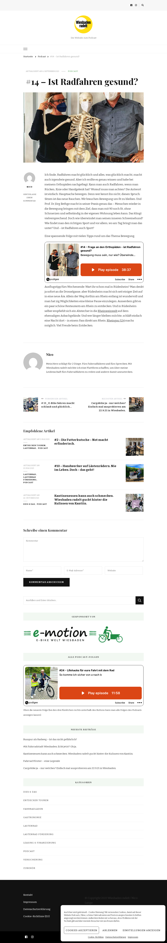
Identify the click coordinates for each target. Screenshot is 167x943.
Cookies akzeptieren (81, 930)
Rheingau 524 (116, 320)
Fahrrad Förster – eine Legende (41, 761)
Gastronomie (32, 817)
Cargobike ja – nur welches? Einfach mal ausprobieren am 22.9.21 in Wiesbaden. (69, 768)
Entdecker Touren (34, 445)
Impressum (133, 937)
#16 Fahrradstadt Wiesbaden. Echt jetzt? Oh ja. (50, 746)
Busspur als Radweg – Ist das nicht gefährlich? (50, 739)
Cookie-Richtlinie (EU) (36, 916)
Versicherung (33, 859)
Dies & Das (29, 504)
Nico (29, 187)
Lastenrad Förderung (30, 478)
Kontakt (28, 894)
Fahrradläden (33, 809)
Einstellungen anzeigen (141, 930)
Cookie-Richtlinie (96, 937)
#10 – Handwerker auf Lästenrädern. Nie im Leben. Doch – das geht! (85, 468)
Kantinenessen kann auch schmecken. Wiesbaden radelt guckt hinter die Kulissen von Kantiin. (84, 499)
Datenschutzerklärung (115, 937)
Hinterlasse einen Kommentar (29, 197)
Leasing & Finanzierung (39, 843)
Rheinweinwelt (107, 311)
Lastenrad (29, 448)
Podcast (73, 71)
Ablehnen (109, 930)
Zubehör (29, 868)
